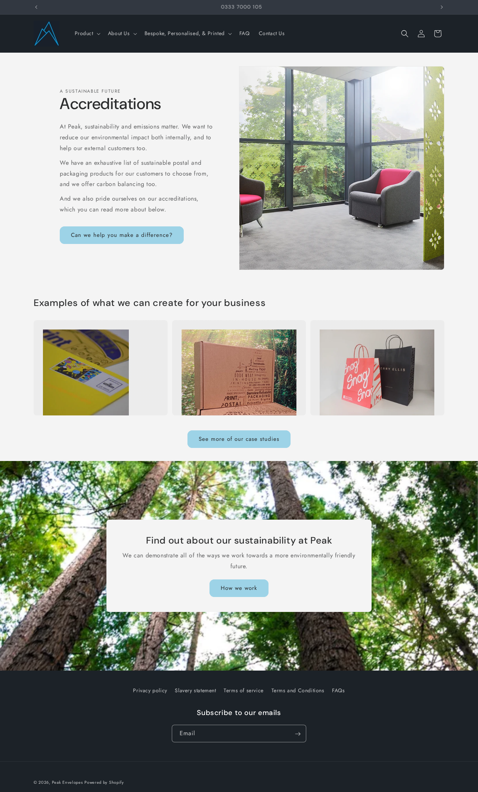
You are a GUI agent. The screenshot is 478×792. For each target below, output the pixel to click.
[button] (86, 33)
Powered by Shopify (104, 782)
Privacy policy (150, 690)
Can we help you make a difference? (122, 235)
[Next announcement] (442, 7)
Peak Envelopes (67, 782)
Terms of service (244, 690)
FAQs (338, 690)
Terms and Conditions (298, 690)
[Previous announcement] (36, 7)
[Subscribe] (297, 734)
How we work (239, 588)
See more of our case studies (239, 439)
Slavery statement (195, 690)
